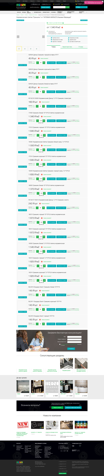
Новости (32, 1)
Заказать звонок (45, 7)
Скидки (51, 1)
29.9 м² (33, 163)
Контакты (45, 1)
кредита (77, 62)
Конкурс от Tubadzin (36, 432)
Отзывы (81, 46)
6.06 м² (33, 236)
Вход (78, 1)
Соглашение (37, 456)
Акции (64, 1)
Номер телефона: (62, 339)
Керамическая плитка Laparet (23, 370)
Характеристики (67, 46)
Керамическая (37, 12)
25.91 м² (34, 265)
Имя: (65, 336)
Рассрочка (69, 62)
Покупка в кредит (38, 449)
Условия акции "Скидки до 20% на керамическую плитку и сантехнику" (48, 454)
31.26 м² (34, 221)
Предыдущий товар (20, 20)
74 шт (33, 207)
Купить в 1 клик (61, 62)
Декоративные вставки (70, 12)
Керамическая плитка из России (52, 370)
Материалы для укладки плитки (81, 370)
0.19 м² (33, 178)
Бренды (24, 12)
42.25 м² (34, 192)
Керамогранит (46, 12)
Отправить (71, 348)
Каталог (19, 12)
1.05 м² (33, 250)
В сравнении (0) (66, 4)
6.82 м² (33, 120)
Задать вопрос (57, 407)
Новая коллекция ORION (52, 432)
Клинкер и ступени (59, 12)
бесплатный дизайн (75, 63)
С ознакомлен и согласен (71, 345)
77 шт (33, 76)
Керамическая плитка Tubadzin (37, 370)
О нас (38, 1)
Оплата (18, 1)
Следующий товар (84, 20)
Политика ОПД (38, 457)
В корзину (52, 62)
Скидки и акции (38, 452)
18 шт (33, 105)
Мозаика (53, 12)
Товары (53, 46)
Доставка (25, 1)
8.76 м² (33, 149)
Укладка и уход (81, 12)
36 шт (33, 308)
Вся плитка (29, 12)
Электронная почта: (61, 341)
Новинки (58, 1)
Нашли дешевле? (44, 58)
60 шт (33, 294)
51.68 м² (34, 134)
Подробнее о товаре (22, 79)
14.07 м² (34, 279)
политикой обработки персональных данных (69, 344)
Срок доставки (32, 63)
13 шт (33, 323)
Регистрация (83, 1)
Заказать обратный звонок (73, 407)
